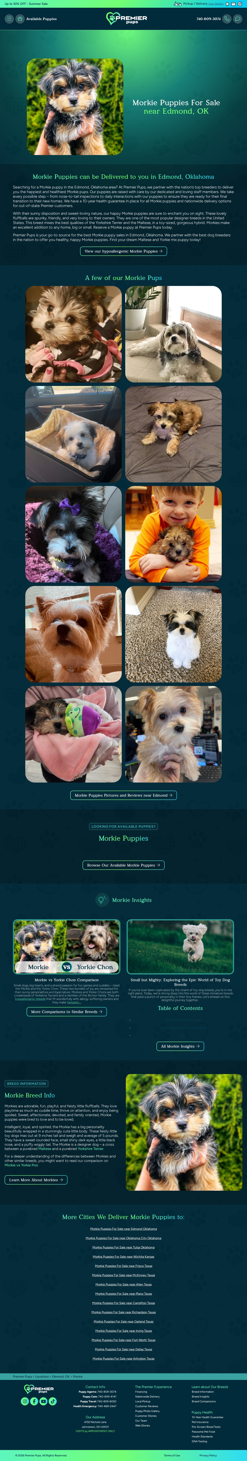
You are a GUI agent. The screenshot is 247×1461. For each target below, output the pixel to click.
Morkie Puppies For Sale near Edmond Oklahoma (123, 1229)
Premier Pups (22, 1376)
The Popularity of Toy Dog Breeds (183, 1028)
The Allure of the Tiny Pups (183, 1020)
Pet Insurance (200, 1422)
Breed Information (203, 1391)
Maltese (44, 1148)
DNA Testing (199, 1441)
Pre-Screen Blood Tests (206, 1427)
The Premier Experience (153, 1387)
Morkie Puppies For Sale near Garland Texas (123, 1321)
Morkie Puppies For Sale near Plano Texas (123, 1294)
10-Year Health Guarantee (207, 1417)
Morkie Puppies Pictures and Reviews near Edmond (122, 795)
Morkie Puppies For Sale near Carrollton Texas (123, 1303)
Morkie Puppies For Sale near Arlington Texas (123, 1358)
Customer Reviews (146, 1406)
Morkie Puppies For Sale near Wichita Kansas (123, 1256)
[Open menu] (9, 19)
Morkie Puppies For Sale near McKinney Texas (123, 1275)
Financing (141, 1391)
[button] (227, 4)
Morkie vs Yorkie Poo (21, 1165)
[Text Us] (237, 19)
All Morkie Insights (178, 1046)
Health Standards (202, 1436)
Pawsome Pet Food (203, 1431)
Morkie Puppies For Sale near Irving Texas (123, 1331)
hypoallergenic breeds (30, 999)
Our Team (141, 1420)
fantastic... (74, 1002)
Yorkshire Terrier (90, 1148)
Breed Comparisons (204, 1401)
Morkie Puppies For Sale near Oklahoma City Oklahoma (123, 1238)
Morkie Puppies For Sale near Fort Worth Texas (123, 1340)
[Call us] (227, 19)
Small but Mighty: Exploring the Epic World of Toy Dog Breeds (180, 982)
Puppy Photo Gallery (147, 1411)
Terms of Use (172, 1455)
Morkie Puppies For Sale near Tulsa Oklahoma (123, 1247)
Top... (183, 1035)
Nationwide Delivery (147, 1396)
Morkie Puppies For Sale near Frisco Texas (123, 1266)
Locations (42, 1376)
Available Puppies (41, 19)
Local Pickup (142, 1401)
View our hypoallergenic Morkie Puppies (122, 251)
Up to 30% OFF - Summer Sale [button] (26, 4)
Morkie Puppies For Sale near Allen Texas (124, 1284)
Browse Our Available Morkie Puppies (121, 865)
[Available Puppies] (20, 19)
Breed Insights (200, 1396)
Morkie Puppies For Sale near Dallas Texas (123, 1349)
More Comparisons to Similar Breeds (64, 1011)
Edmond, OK (61, 1376)
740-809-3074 (208, 19)
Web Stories (142, 1425)
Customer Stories (146, 1416)
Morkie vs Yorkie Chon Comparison (67, 980)
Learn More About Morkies (33, 1180)
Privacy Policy (208, 1455)
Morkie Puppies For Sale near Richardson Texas (123, 1312)
